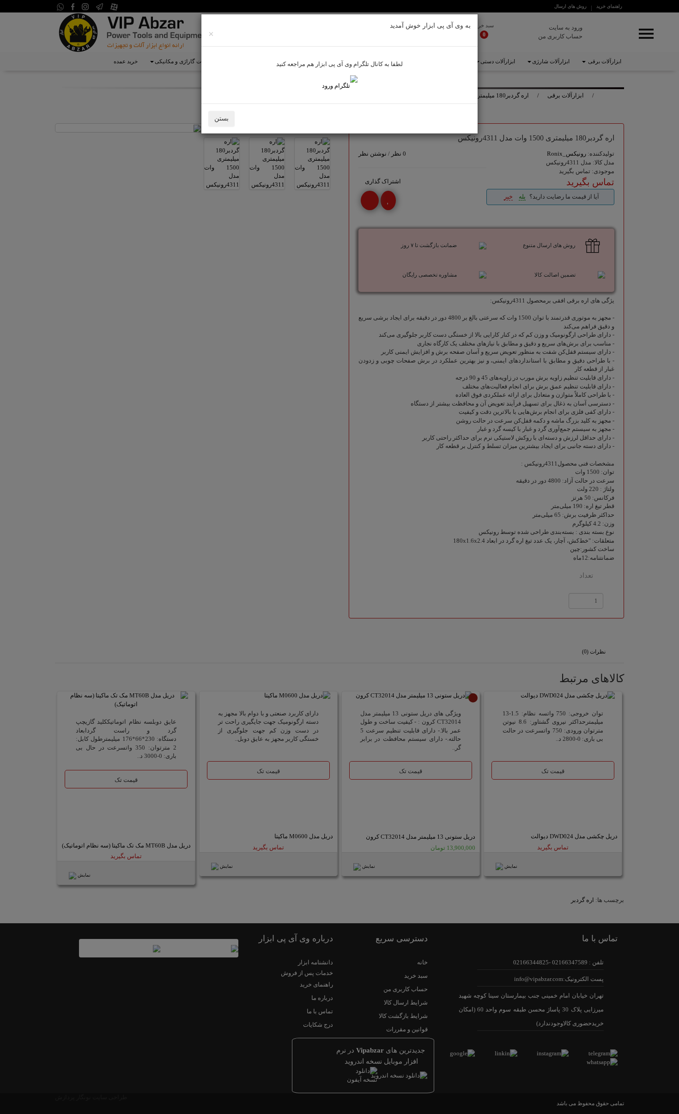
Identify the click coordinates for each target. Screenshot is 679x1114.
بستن (221, 118)
